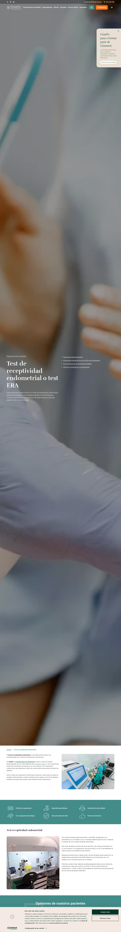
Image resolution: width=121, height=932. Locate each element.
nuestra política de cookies (58, 923)
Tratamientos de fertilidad (32, 7)
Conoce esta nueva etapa (108, 62)
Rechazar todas (105, 918)
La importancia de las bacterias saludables (77, 364)
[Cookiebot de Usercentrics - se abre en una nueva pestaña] (12, 928)
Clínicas (56, 7)
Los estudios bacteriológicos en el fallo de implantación (81, 360)
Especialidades (47, 7)
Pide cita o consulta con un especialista (76, 367)
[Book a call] (91, 7)
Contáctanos (101, 7)
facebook (8, 2)
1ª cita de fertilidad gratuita (93, 2)
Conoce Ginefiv (73, 7)
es (112, 7)
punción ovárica (40, 764)
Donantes (63, 7)
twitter (14, 2)
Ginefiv (9, 750)
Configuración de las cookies (34, 928)
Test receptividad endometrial (73, 357)
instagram (11, 2)
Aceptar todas (105, 912)
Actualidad (83, 7)
